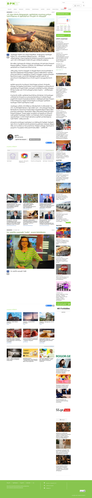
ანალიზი (59, 160)
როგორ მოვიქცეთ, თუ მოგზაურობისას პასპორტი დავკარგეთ (62, 401)
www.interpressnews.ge (11, 225)
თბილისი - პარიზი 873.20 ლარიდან (28, 322)
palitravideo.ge (10, 208)
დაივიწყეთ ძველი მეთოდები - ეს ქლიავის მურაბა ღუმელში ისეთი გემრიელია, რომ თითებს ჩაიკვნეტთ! (14, 340)
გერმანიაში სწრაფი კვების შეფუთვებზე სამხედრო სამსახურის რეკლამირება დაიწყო (62, 260)
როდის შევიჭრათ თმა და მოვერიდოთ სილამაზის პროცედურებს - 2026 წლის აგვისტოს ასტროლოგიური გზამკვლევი (62, 468)
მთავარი (8, 482)
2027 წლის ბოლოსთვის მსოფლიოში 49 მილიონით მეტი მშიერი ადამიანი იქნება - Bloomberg (62, 197)
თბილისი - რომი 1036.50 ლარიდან (12, 322)
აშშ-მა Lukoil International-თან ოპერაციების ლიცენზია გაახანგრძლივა (62, 278)
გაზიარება (49, 142)
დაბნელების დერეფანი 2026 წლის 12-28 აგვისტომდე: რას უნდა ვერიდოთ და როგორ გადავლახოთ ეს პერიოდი (62, 452)
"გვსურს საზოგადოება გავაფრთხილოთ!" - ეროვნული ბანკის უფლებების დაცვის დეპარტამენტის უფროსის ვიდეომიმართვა (14, 205)
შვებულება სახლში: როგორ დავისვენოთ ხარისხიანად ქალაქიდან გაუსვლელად (62, 386)
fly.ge (8, 324)
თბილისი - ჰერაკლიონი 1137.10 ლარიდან (46, 322)
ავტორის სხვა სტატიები (20, 139)
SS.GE (9, 150)
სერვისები (28, 482)
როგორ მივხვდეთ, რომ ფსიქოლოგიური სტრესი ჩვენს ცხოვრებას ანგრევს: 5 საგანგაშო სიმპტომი (63, 371)
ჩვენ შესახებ (15, 482)
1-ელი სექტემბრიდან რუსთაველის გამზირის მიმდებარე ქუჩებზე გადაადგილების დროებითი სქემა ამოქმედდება (29, 205)
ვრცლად (67, 222)
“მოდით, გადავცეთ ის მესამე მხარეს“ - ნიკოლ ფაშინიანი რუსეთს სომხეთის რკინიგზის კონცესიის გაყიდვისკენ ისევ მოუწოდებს (61, 114)
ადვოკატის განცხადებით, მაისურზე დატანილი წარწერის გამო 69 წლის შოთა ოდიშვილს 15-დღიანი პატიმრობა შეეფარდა (30, 222)
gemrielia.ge (9, 342)
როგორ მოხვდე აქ (49, 150)
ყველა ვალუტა (66, 31)
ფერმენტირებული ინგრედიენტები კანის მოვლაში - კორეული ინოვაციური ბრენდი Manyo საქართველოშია (30, 360)
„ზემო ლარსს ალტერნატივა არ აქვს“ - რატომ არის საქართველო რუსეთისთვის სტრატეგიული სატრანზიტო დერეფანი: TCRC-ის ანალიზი (62, 178)
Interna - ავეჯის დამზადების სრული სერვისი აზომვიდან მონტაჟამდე (13, 359)
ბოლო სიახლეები (61, 39)
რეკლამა (22, 482)
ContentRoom (51, 346)
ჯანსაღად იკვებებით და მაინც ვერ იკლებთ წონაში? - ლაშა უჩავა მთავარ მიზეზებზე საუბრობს (46, 360)
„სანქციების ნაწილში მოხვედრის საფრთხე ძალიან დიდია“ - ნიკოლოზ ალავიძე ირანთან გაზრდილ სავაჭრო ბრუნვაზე (62, 155)
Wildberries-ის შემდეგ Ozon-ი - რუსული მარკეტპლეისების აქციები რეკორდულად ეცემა (62, 242)
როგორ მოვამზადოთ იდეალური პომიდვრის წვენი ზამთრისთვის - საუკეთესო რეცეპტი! (30, 339)
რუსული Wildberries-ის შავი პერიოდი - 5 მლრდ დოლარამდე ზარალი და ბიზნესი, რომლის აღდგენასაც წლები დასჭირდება (62, 297)
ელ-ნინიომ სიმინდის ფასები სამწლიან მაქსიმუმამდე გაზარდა (61, 66)
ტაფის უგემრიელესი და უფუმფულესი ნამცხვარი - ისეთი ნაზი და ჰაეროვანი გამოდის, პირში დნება (46, 340)
